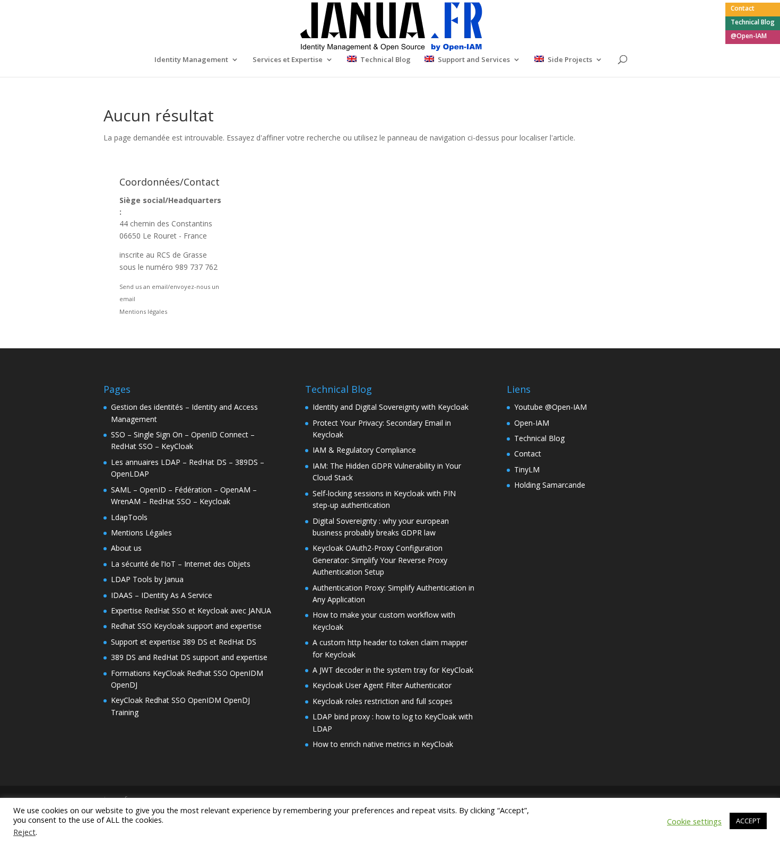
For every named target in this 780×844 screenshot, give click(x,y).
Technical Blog (753, 23)
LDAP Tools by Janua (147, 579)
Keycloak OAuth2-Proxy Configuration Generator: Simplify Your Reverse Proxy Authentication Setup (380, 560)
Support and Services (474, 60)
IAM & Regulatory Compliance (364, 450)
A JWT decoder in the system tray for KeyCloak (393, 670)
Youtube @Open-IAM (550, 407)
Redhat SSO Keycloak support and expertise (186, 626)
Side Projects (570, 60)
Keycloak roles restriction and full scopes (383, 701)
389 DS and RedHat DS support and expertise (189, 657)
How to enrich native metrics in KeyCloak (383, 744)
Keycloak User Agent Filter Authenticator (382, 685)
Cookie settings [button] (694, 821)
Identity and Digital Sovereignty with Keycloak (391, 407)
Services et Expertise (288, 60)
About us (126, 548)
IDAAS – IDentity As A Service (161, 595)
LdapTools (129, 517)
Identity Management (191, 60)
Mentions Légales (141, 533)
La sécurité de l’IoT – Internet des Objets (180, 564)
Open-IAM (531, 423)
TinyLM (527, 469)
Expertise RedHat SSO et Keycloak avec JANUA (191, 610)
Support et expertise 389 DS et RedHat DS (183, 642)
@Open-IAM (749, 36)
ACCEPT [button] (748, 820)
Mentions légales (143, 311)
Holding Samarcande (549, 485)
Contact (743, 9)
